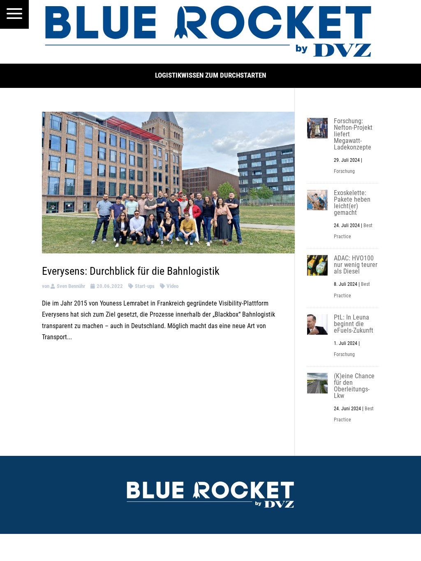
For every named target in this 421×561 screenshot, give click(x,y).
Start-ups (145, 286)
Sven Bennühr (71, 286)
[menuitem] (14, 14)
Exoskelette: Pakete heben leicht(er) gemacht (352, 202)
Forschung (344, 171)
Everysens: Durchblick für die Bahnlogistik (131, 271)
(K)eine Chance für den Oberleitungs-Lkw (354, 386)
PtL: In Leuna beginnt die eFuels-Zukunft (353, 323)
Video (172, 286)
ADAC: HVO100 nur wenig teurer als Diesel (355, 264)
